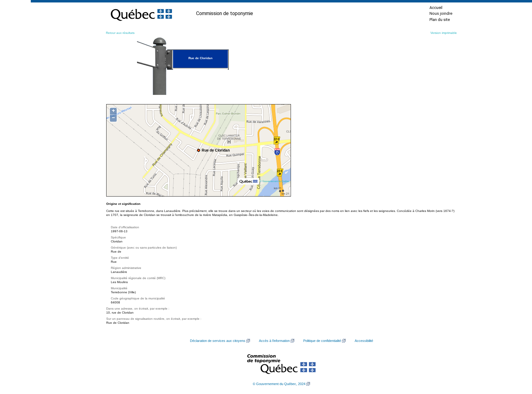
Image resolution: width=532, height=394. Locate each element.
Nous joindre (440, 13)
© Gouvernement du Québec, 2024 (279, 384)
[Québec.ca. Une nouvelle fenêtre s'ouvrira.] (141, 13)
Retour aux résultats (120, 33)
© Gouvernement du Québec (274, 181)
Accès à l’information (274, 341)
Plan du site (439, 19)
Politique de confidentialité (322, 341)
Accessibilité (364, 341)
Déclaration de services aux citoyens (217, 341)
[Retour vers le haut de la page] (516, 360)
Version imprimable (443, 33)
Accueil (435, 7)
